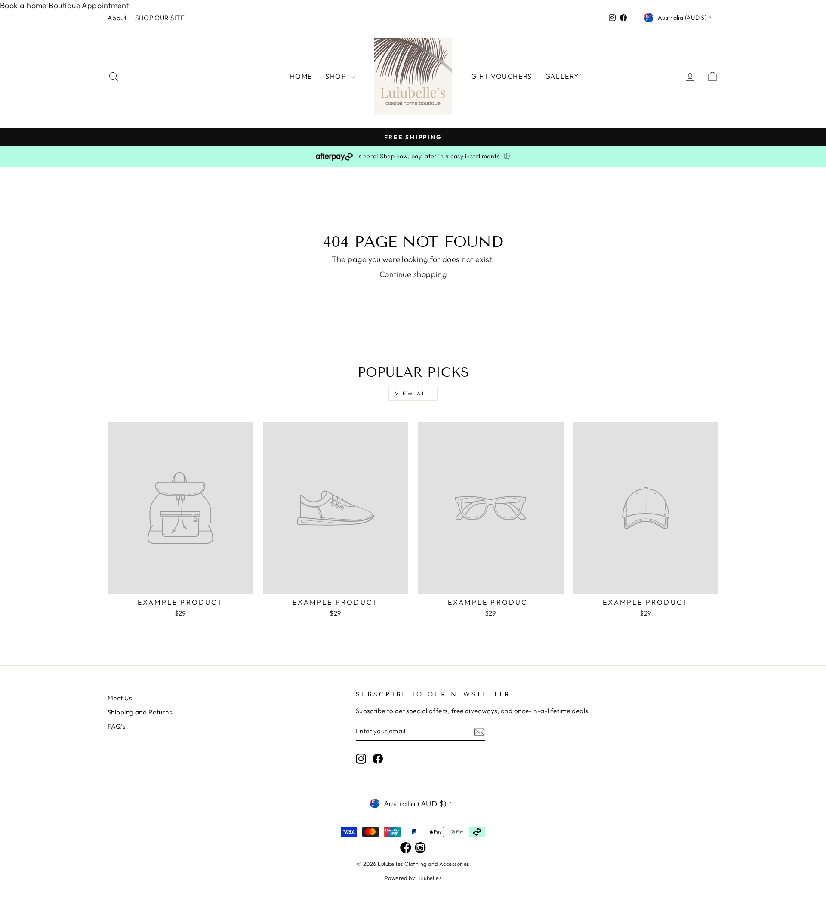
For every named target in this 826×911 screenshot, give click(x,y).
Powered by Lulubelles (413, 877)
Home (301, 76)
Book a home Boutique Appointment (64, 5)
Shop (336, 76)
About (117, 18)
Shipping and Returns (140, 712)
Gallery (562, 76)
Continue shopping (413, 274)
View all (413, 393)
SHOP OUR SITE (160, 18)
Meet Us (120, 698)
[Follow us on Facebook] (406, 848)
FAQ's (116, 726)
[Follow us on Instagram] (420, 848)
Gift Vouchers (501, 76)
